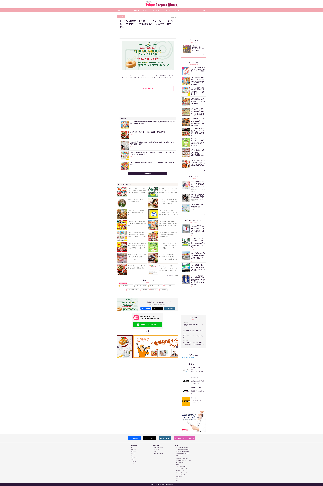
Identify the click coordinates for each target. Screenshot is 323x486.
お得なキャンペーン (125, 285)
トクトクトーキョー (155, 285)
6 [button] (154, 360)
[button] (119, 10)
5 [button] (151, 360)
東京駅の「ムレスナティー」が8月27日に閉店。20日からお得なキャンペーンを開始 (137, 257)
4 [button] (149, 360)
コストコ (144, 289)
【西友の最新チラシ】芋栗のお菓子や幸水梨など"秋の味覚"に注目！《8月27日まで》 (168, 234)
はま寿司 (162, 289)
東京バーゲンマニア (161, 4)
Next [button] (177, 347)
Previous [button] (118, 347)
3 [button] (146, 360)
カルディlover (168, 285)
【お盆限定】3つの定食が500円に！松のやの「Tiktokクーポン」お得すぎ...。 (137, 223)
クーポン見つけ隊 (140, 285)
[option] (147, 346)
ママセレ (153, 289)
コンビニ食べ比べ (132, 289)
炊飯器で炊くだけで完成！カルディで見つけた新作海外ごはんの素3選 (137, 212)
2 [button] (144, 360)
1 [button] (141, 360)
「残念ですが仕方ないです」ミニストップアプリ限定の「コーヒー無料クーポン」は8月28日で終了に (168, 212)
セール (121, 16)
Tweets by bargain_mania (188, 357)
